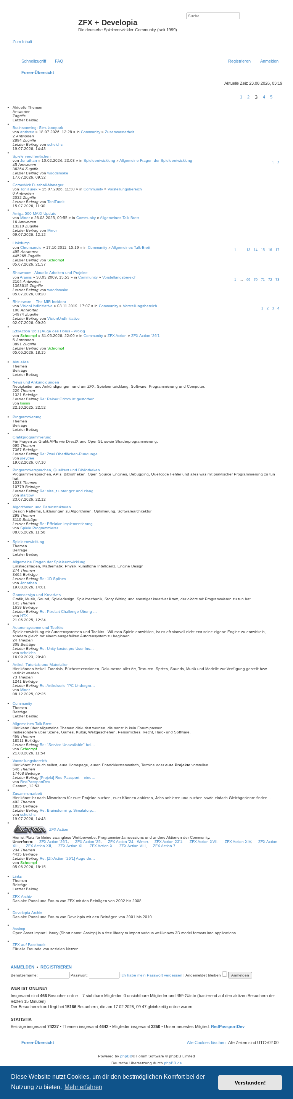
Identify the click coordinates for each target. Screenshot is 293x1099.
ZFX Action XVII (203, 842)
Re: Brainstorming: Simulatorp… (68, 810)
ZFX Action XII (38, 846)
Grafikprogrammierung (32, 437)
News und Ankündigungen (36, 382)
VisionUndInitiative (36, 306)
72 (270, 280)
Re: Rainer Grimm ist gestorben (67, 399)
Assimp (19, 929)
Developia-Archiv (27, 912)
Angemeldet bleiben (203, 975)
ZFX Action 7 (164, 846)
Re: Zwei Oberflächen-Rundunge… (70, 454)
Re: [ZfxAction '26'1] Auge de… (67, 858)
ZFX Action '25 (88, 842)
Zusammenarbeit (119, 132)
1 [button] (241, 97)
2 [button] (248, 97)
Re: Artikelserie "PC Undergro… (67, 685)
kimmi (25, 403)
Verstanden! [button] (250, 1083)
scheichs (55, 144)
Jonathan (28, 160)
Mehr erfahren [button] (83, 1087)
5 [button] (271, 97)
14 (256, 250)
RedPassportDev (35, 782)
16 (270, 250)
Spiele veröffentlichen (32, 156)
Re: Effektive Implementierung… (68, 524)
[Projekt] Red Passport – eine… (67, 777)
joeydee (27, 458)
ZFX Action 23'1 (168, 842)
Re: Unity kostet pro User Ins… (67, 648)
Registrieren (56, 967)
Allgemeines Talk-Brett (119, 218)
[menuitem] (55, 61)
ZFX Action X (101, 846)
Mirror (25, 218)
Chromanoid (31, 247)
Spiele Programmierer (39, 528)
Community (90, 132)
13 (248, 250)
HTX (24, 616)
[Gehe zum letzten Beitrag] (66, 144)
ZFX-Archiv (22, 896)
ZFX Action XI (70, 846)
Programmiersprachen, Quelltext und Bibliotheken (56, 470)
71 (263, 280)
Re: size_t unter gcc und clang (66, 491)
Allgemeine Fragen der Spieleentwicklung (155, 160)
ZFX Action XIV (238, 842)
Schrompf (55, 260)
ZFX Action (117, 336)
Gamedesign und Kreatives (37, 595)
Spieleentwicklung (99, 160)
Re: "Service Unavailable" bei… (67, 745)
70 (256, 280)
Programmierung (27, 417)
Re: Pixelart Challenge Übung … (68, 611)
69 (248, 280)
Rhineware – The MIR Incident (39, 302)
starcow (27, 495)
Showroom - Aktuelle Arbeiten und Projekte (50, 273)
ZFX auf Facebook (29, 945)
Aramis (26, 277)
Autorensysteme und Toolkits (38, 627)
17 (277, 250)
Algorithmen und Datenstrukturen (42, 507)
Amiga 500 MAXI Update (34, 213)
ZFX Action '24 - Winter (128, 842)
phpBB (126, 1056)
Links (17, 876)
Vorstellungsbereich (125, 189)
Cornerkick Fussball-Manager (38, 185)
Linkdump (21, 243)
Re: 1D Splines (53, 579)
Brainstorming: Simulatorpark (38, 128)
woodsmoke (57, 173)
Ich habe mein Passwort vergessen (151, 975)
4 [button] (264, 97)
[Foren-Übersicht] (45, 25)
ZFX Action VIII (132, 846)
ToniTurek (28, 189)
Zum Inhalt (22, 41)
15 (263, 250)
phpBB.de (173, 1063)
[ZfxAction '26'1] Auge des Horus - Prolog (49, 331)
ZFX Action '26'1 (145, 336)
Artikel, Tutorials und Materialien (41, 664)
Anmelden (22, 967)
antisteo (27, 132)
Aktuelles (21, 362)
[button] (233, 97)
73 (277, 280)
